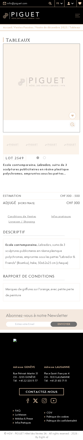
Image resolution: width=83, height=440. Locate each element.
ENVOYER (64, 324)
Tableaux (75, 27)
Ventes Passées (23, 27)
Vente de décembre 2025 (51, 27)
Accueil (7, 27)
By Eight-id (41, 437)
